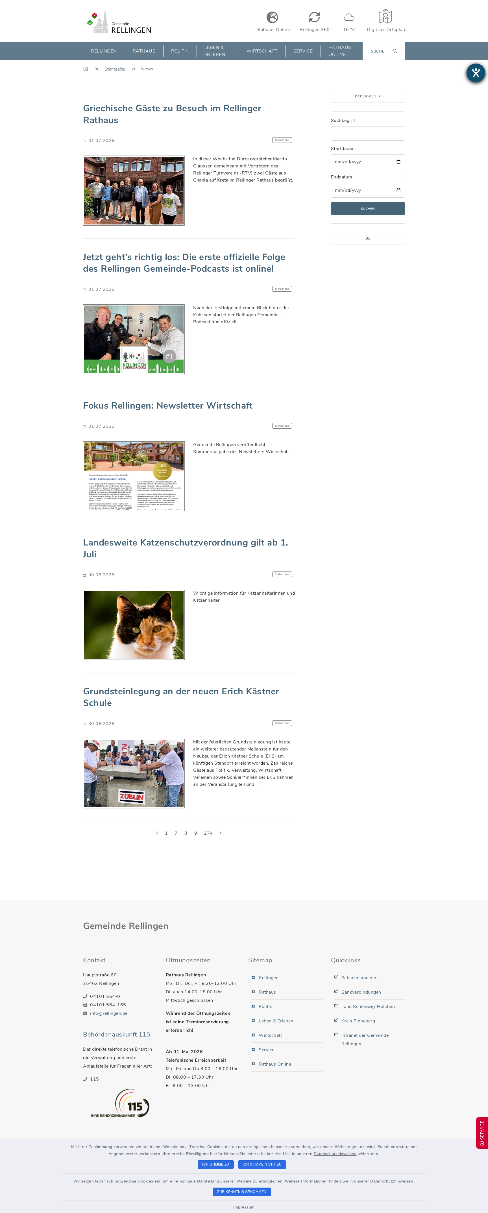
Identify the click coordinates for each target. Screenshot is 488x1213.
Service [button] (303, 51)
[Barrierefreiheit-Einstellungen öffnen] (476, 73)
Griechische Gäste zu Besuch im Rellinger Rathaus (172, 114)
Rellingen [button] (104, 51)
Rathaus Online (339, 51)
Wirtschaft (270, 1035)
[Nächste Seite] (221, 833)
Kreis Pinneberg (358, 1021)
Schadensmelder (359, 978)
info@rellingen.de (109, 1013)
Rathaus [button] (144, 51)
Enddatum (341, 177)
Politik (265, 1006)
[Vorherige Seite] (157, 833)
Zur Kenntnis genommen (242, 1192)
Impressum (244, 1207)
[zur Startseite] (119, 21)
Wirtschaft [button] (262, 51)
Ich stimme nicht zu (262, 1164)
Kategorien (365, 96)
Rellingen (269, 978)
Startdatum (343, 148)
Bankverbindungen (361, 992)
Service (266, 1050)
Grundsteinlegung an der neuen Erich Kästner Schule (181, 697)
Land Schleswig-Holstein (368, 1006)
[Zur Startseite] (86, 69)
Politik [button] (180, 51)
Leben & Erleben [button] (214, 51)
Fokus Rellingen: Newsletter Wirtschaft (167, 406)
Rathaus (267, 992)
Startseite (115, 69)
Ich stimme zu (215, 1164)
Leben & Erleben (276, 1021)
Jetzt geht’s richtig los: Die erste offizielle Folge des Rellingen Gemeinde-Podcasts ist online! (184, 263)
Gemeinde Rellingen (126, 926)
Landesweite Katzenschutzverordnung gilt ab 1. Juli (185, 548)
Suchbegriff (343, 120)
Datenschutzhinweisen (335, 1153)
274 (208, 833)
